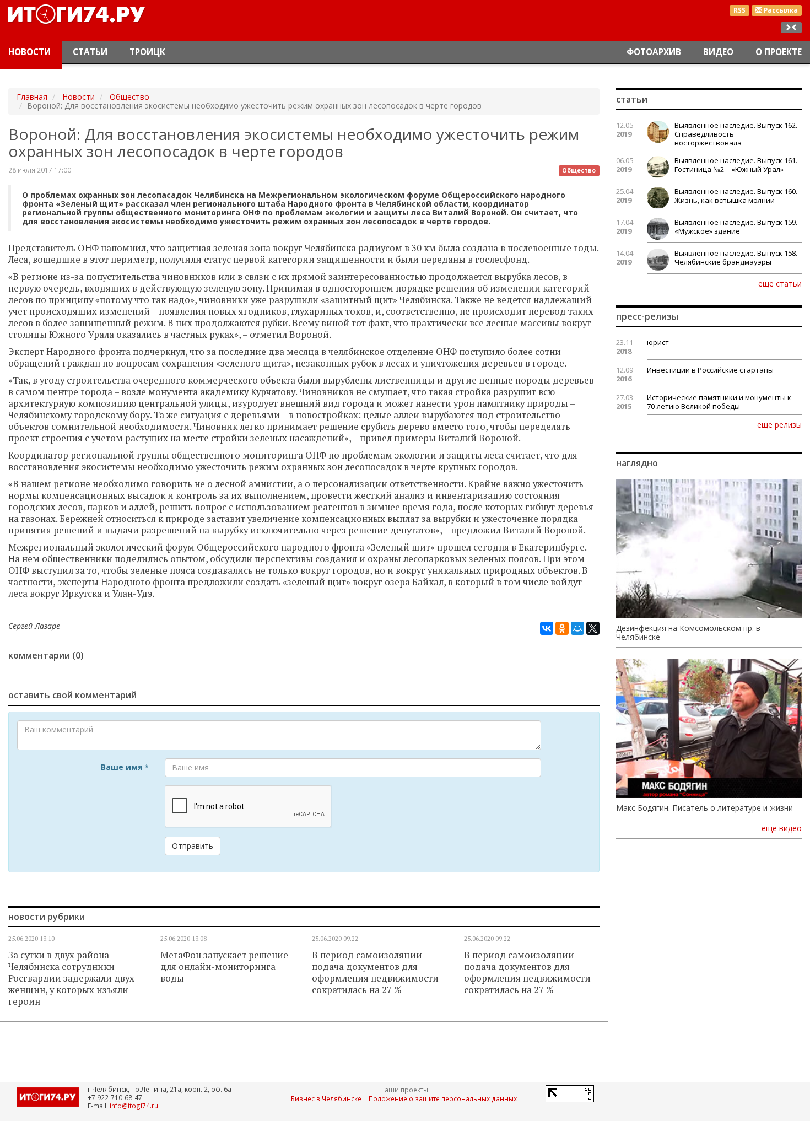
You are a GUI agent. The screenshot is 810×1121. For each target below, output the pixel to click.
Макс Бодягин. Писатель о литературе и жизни (704, 808)
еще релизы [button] (779, 424)
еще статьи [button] (780, 283)
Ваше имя (124, 767)
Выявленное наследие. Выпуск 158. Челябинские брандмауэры (735, 257)
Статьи (90, 52)
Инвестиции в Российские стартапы (710, 370)
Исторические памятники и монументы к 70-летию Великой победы (719, 401)
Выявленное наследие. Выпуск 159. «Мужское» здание (735, 226)
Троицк (147, 52)
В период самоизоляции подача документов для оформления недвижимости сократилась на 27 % (375, 972)
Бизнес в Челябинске (326, 1098)
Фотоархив (654, 52)
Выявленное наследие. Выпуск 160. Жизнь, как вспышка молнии (735, 195)
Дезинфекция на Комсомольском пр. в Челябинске (688, 633)
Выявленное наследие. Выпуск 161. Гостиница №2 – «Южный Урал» (735, 164)
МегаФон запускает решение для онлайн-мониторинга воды (224, 966)
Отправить (192, 845)
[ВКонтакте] (546, 628)
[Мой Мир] (577, 628)
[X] (593, 628)
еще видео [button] (782, 828)
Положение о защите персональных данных (443, 1098)
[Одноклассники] (562, 628)
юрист (658, 342)
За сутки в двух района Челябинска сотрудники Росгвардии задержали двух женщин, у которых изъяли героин (71, 978)
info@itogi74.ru (134, 1105)
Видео (718, 52)
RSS (739, 10)
